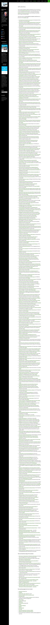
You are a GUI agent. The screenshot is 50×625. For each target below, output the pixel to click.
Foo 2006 (20, 609)
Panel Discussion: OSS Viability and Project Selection (28, 223)
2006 (23, 593)
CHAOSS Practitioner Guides (27, 157)
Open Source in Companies (23, 248)
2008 (27, 593)
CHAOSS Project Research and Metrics (25, 181)
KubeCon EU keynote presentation (24, 12)
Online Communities (22, 537)
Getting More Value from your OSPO (25, 221)
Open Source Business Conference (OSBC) (26, 610)
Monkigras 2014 (21, 596)
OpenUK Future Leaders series (24, 404)
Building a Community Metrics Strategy (25, 445)
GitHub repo (33, 289)
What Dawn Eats (4, 43)
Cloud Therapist (37, 186)
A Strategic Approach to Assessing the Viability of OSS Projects (29, 209)
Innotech (20, 600)
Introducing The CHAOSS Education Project (26, 128)
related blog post (25, 478)
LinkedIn (3, 36)
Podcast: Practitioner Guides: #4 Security (26, 143)
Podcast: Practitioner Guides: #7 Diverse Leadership (27, 47)
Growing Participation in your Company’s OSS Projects (28, 408)
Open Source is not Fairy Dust (24, 339)
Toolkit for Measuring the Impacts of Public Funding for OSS (29, 111)
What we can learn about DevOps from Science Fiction (28, 527)
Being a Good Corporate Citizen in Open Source (27, 402)
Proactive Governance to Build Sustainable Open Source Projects (30, 27)
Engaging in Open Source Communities (25, 250)
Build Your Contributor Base (23, 200)
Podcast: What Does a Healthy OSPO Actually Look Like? (28, 38)
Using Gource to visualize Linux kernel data (26, 470)
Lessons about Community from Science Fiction (27, 487)
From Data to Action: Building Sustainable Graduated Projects (29, 88)
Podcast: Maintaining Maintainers (24, 246)
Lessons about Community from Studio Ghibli (26, 518)
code (31, 491)
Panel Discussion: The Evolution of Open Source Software (28, 253)
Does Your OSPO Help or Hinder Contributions (27, 283)
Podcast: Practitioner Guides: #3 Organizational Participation (29, 169)
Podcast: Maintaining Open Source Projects (26, 305)
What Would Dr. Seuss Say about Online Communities (28, 544)
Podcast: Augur (21, 414)
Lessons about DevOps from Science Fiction (26, 566)
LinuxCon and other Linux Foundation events (26, 594)
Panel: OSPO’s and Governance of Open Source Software (28, 294)
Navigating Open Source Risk (24, 367)
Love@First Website (22, 605)
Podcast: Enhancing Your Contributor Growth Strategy (28, 243)
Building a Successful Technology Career (25, 530)
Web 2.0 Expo (21, 599)
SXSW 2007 (21, 591)
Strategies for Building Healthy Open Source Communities (28, 212)
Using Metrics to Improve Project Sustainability (27, 176)
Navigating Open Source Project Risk (25, 346)
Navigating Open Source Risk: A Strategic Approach (27, 353)
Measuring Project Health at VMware (25, 355)
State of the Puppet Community (24, 511)
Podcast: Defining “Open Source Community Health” (27, 412)
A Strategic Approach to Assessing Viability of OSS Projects (29, 174)
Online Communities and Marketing (25, 539)
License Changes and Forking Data (24, 146)
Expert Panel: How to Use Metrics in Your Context (27, 279)
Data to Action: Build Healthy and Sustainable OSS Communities (29, 108)
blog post (38, 265)
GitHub (3, 34)
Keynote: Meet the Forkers (23, 123)
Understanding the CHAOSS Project (25, 71)
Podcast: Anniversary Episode (24, 372)
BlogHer (20, 606)
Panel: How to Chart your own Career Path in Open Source (28, 214)
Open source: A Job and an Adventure (25, 479)
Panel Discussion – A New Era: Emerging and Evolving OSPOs (29, 360)
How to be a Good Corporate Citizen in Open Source (27, 309)
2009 (24, 591)
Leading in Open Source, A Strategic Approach (26, 274)
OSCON (20, 593)
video (28, 21)
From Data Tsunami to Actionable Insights (26, 151)
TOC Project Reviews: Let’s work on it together (26, 90)
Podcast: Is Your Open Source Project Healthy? (26, 395)
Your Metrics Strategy (22, 504)
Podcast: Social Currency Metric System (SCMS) (27, 415)
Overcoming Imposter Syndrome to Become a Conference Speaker (30, 302)
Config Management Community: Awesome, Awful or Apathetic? (29, 464)
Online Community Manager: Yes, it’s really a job (27, 547)
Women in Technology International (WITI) (26, 611)
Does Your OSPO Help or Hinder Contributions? (27, 316)
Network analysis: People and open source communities (28, 490)
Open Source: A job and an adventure (25, 508)
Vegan (2, 17)
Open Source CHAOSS (28, 186)
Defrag (20, 604)
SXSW (20, 583)
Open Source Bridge (22, 585)
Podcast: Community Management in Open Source (27, 239)
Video (23, 512)
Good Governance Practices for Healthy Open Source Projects (29, 351)
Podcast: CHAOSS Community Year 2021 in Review (27, 336)
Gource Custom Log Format (23, 501)
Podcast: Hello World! (22, 418)
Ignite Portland (21, 607)
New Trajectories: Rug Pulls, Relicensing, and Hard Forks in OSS (29, 102)
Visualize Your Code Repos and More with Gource (27, 461)
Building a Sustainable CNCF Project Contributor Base (28, 219)
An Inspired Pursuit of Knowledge (29, 197)
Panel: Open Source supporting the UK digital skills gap (28, 167)
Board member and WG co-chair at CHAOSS (4, 20)
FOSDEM (20, 592)
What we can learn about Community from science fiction (28, 577)
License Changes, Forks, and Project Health (26, 162)
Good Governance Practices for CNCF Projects (27, 323)
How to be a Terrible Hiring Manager (25, 434)
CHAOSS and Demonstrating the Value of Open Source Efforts (29, 34)
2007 (25, 593)
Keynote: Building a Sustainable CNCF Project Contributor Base (29, 263)
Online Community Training (23, 550)
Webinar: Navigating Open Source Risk (25, 332)
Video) (32, 507)
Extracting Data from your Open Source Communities (28, 481)
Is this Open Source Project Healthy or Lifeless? (27, 389)
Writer (5, 16)
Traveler (2, 15)
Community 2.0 (21, 603)
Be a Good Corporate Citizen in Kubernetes (26, 281)
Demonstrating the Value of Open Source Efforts (27, 51)
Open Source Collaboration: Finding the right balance (28, 447)
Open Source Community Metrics (24, 531)
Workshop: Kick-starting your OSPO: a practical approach (28, 54)
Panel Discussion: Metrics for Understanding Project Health (29, 342)
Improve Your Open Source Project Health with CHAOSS (28, 164)
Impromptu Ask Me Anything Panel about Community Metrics (29, 563)
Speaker (4, 17)
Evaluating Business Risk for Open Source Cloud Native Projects (29, 369)
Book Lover (2, 16)
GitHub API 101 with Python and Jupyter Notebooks (28, 288)
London (24, 573)
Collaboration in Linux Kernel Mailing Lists (26, 392)
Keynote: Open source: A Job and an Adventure (27, 477)
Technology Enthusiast (4, 18)
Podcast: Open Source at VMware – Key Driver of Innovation (29, 321)
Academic (25, 17)
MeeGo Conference (29, 597)
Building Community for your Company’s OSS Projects (28, 419)
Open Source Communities (23, 541)
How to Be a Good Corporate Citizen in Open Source (27, 261)
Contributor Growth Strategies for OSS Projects (27, 216)
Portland (20, 573)
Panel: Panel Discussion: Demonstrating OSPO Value (28, 236)
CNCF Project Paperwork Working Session (26, 380)
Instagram (3, 38)
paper (30, 142)
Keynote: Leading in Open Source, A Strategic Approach (28, 270)
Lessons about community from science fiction (26, 520)
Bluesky (3, 31)
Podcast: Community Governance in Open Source (27, 43)
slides (22, 559)
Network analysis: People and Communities (26, 494)
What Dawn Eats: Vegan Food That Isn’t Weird (4, 54)
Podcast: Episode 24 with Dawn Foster (25, 365)
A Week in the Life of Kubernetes (24, 424)
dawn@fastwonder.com (25, 10)
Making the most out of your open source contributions (28, 114)
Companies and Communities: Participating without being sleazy (29, 534)
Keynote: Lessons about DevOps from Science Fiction (28, 506)
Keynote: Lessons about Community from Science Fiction (28, 472)
